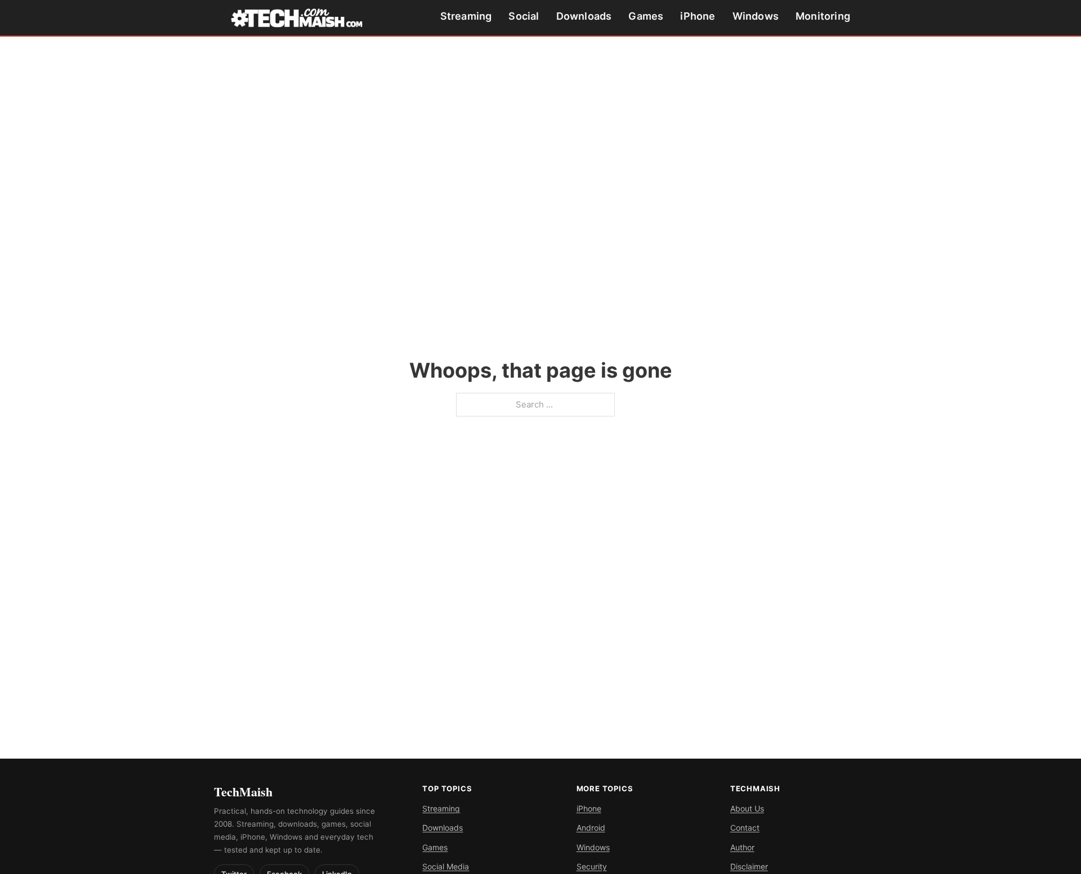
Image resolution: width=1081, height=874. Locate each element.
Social (523, 16)
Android (591, 827)
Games (645, 16)
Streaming (466, 16)
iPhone (697, 16)
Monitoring (823, 16)
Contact (745, 827)
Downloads (584, 16)
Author (742, 847)
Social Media (445, 866)
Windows (755, 16)
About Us (747, 808)
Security (592, 866)
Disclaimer (749, 866)
